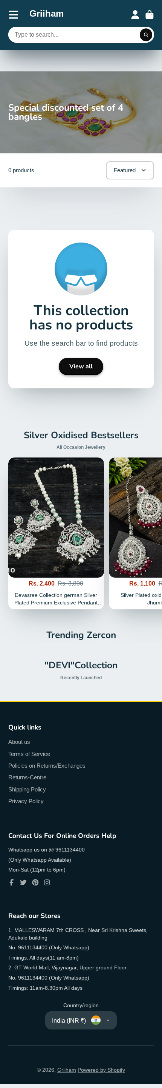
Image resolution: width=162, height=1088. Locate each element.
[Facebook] (11, 882)
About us (19, 742)
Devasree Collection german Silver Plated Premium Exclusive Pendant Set (56, 533)
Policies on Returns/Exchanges (47, 765)
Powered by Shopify (101, 1070)
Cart (149, 14)
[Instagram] (47, 882)
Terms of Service (29, 754)
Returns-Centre (27, 777)
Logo (46, 15)
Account (135, 14)
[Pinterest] (35, 882)
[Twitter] (23, 882)
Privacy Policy (26, 801)
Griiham (66, 1070)
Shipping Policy (27, 789)
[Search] (146, 34)
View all (81, 366)
